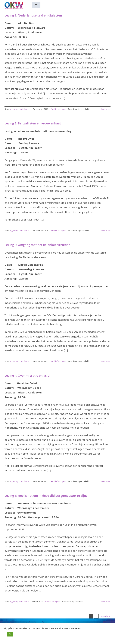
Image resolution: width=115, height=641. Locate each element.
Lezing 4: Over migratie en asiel (27, 375)
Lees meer (106, 109)
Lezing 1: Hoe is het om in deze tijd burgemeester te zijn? (45, 496)
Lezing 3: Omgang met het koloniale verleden (37, 245)
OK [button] (10, 634)
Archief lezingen (58, 109)
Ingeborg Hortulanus (19, 109)
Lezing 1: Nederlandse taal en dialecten (33, 15)
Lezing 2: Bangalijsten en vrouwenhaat (32, 123)
